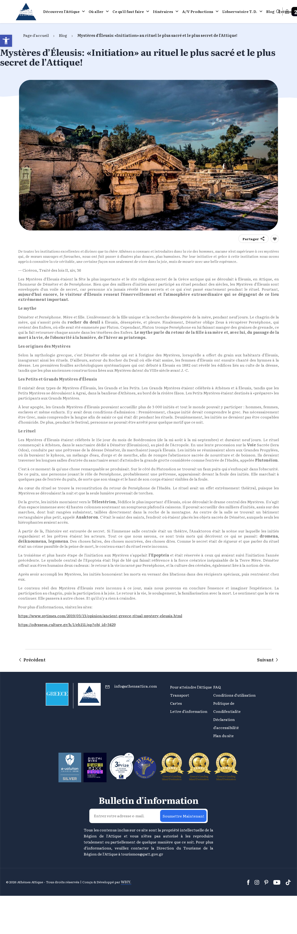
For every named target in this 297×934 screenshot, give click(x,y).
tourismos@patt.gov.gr (142, 854)
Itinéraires (163, 11)
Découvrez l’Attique (61, 11)
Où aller (96, 11)
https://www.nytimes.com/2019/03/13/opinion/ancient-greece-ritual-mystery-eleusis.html (100, 615)
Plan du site (223, 735)
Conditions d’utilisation (234, 695)
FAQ (217, 687)
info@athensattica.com (135, 686)
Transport (179, 695)
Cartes (176, 703)
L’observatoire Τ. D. (239, 11)
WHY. (126, 881)
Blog (270, 11)
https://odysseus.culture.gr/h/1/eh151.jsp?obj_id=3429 (67, 624)
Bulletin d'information (149, 800)
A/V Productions (197, 11)
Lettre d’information (188, 711)
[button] (6, 41)
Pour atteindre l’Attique (191, 687)
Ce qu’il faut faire (128, 11)
